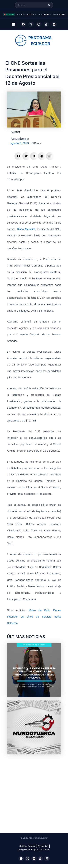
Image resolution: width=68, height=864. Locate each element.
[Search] (49, 5)
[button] (13, 24)
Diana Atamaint (26, 229)
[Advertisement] (34, 792)
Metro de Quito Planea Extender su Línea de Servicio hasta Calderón (34, 617)
